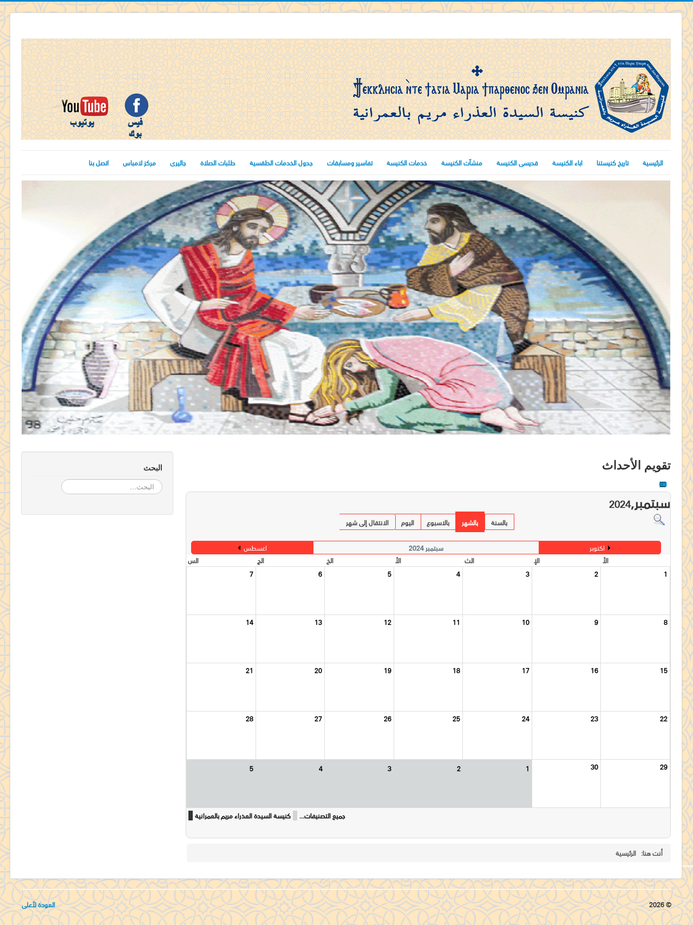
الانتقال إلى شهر (367, 522)
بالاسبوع (438, 522)
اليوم (407, 522)
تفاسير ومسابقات (349, 162)
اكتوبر (597, 547)
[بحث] (659, 519)
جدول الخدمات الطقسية (281, 162)
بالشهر (470, 522)
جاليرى (178, 162)
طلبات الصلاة (218, 162)
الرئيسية (653, 162)
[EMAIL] (662, 486)
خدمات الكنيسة (407, 162)
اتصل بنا (99, 162)
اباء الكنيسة (567, 162)
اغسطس (255, 547)
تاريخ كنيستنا (613, 162)
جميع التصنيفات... (322, 815)
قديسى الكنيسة (517, 162)
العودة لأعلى (38, 904)
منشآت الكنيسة (461, 162)
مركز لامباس (139, 162)
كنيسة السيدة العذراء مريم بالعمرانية (243, 815)
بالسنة (499, 522)
